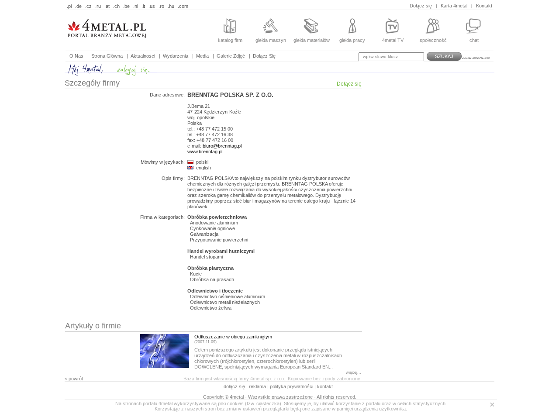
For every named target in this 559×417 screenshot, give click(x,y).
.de (78, 6)
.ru (98, 6)
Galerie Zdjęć (231, 56)
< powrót (74, 378)
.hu (171, 6)
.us (151, 6)
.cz (88, 6)
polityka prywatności (291, 386)
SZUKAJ (444, 56)
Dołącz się (421, 5)
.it (143, 6)
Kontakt (484, 5)
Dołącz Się (264, 56)
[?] (120, 43)
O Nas (76, 56)
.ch (116, 6)
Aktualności (143, 56)
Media (202, 56)
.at (107, 6)
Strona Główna (107, 56)
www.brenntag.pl (204, 151)
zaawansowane (476, 57)
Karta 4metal (454, 5)
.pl (69, 6)
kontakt (325, 386)
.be (126, 6)
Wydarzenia (175, 56)
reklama (257, 386)
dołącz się (235, 386)
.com (183, 6)
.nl (135, 6)
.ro (161, 6)
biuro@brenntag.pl (222, 145)
